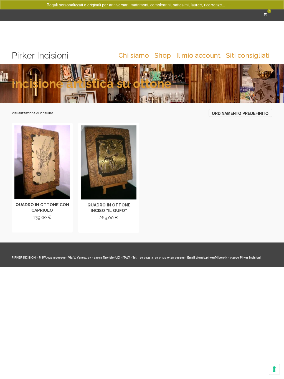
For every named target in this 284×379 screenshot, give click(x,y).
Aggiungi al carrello (42, 227)
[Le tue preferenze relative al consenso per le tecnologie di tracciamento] (274, 369)
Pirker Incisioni (40, 55)
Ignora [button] (232, 4)
